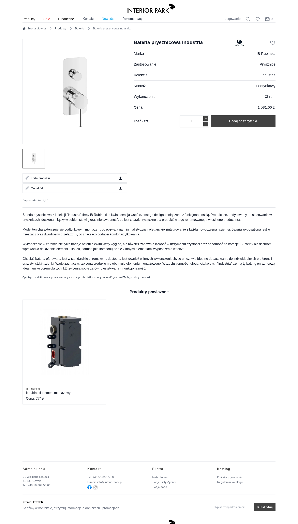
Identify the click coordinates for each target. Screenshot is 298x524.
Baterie (79, 28)
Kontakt (88, 18)
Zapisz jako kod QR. (35, 200)
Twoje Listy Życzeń (164, 482)
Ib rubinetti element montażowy (48, 390)
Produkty (60, 28)
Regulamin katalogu (230, 482)
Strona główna (36, 28)
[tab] (34, 158)
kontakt (146, 277)
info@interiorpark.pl (109, 482)
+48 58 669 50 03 (39, 485)
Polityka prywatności (230, 477)
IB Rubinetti (266, 54)
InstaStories (159, 477)
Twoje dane (159, 486)
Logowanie (233, 18)
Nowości (108, 18)
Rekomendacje (133, 18)
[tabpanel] (75, 91)
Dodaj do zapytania (243, 121)
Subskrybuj (265, 507)
